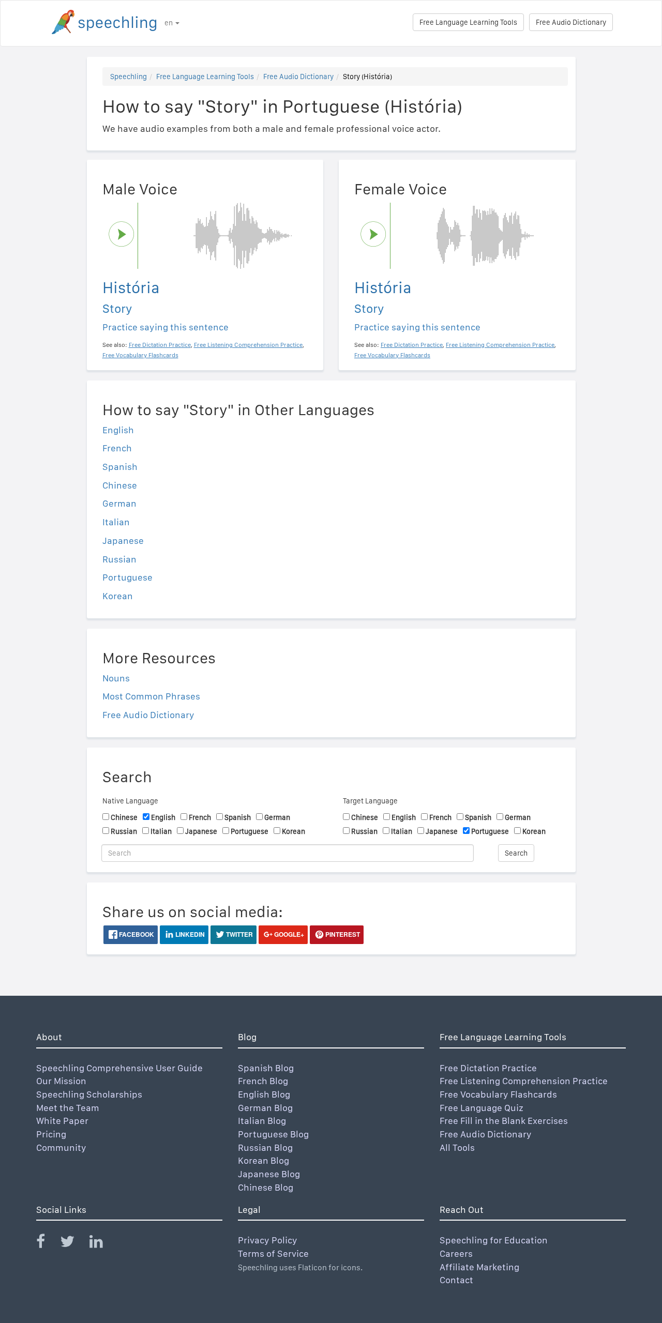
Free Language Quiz (481, 1107)
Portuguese (127, 577)
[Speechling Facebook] (47, 1243)
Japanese (123, 540)
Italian (116, 521)
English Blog (264, 1094)
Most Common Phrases (151, 696)
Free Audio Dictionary (571, 22)
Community (61, 1147)
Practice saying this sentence (165, 327)
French (117, 448)
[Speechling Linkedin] (102, 1243)
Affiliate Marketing (479, 1266)
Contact (456, 1279)
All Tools (457, 1147)
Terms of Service (273, 1253)
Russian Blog (265, 1147)
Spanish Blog (266, 1067)
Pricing (51, 1134)
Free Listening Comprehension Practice (524, 1080)
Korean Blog (263, 1160)
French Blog (263, 1080)
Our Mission (61, 1080)
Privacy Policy (267, 1240)
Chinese (119, 485)
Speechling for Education (494, 1240)
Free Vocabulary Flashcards (498, 1094)
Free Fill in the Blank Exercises (504, 1120)
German (119, 503)
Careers (456, 1253)
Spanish (120, 466)
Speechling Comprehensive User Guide (119, 1067)
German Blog (265, 1107)
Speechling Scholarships (89, 1094)
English (118, 429)
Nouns (116, 678)
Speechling (128, 76)
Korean (117, 595)
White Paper (62, 1120)
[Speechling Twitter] (73, 1243)
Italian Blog (262, 1120)
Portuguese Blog (273, 1134)
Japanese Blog (269, 1173)
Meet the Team (67, 1107)
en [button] (169, 23)
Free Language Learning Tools (468, 22)
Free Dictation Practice (488, 1067)
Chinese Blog (265, 1187)
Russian (119, 559)
